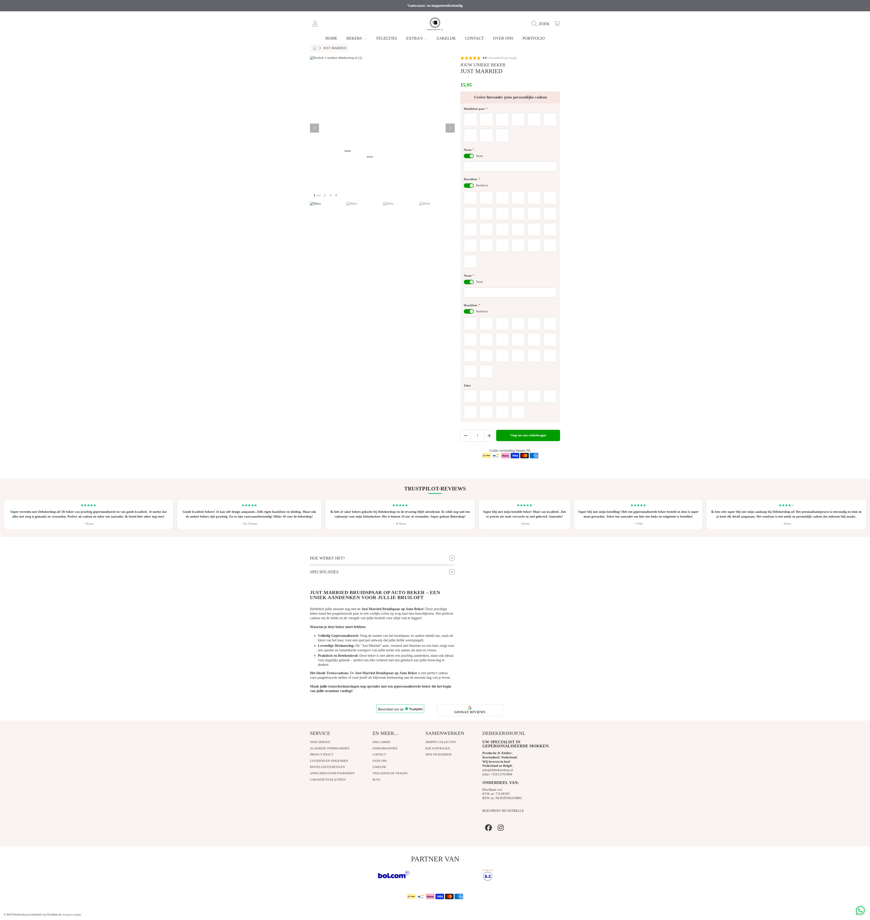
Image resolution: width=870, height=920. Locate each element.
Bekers (354, 38)
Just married (334, 48)
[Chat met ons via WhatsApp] (860, 910)
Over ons (379, 760)
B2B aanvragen (437, 748)
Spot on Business (438, 754)
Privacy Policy (321, 754)
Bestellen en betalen (327, 767)
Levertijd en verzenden (329, 760)
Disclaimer (381, 742)
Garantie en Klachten (328, 779)
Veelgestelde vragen (389, 773)
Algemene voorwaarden (329, 748)
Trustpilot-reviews (435, 489)
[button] (542, 24)
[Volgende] (450, 128)
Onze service (320, 742)
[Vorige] (314, 128)
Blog (376, 779)
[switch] (469, 156)
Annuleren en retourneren (332, 773)
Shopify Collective (440, 742)
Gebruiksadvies (384, 748)
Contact (379, 754)
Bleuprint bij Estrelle (503, 810)
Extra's (415, 38)
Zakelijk (379, 767)
